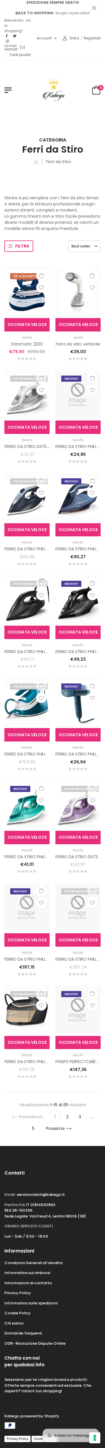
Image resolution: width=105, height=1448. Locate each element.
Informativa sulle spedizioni (30, 1303)
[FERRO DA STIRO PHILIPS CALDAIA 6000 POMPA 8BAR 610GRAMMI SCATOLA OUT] (27, 907)
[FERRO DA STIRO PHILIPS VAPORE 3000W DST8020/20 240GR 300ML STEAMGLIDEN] (78, 497)
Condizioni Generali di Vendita (33, 1263)
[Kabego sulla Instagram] (8, 41)
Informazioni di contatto (28, 1283)
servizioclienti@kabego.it (41, 1194)
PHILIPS (27, 440)
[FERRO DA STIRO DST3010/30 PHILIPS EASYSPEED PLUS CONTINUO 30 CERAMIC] (78, 805)
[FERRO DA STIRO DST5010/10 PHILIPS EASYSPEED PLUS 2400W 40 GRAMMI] (27, 395)
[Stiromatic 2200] (27, 292)
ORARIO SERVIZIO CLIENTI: (29, 1226)
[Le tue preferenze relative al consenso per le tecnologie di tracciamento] (94, 1437)
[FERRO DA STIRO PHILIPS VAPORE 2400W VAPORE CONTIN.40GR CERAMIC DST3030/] (27, 805)
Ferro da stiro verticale (78, 344)
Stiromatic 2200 (27, 344)
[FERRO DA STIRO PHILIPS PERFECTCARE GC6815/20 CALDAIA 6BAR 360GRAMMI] (27, 703)
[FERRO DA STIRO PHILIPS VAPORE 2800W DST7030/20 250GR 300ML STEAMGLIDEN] (27, 497)
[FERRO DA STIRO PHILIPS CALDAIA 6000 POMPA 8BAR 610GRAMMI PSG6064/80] (27, 1010)
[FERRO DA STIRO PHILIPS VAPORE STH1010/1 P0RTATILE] (78, 395)
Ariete (27, 338)
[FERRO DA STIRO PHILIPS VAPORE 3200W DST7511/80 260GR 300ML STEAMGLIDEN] (27, 600)
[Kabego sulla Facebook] (8, 36)
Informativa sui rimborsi (27, 1273)
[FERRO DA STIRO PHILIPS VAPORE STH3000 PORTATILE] (78, 703)
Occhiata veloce (27, 324)
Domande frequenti (23, 1333)
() (14, 47)
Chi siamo (14, 1323)
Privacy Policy (17, 1293)
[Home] (36, 162)
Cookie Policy (17, 1313)
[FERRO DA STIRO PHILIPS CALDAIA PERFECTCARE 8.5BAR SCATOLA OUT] (78, 907)
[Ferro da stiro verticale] (78, 292)
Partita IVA (14, 1205)
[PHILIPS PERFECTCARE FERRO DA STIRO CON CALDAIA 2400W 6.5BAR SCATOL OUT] (78, 1010)
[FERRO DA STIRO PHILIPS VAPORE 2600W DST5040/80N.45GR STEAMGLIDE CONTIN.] (78, 600)
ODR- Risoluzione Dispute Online (35, 1343)
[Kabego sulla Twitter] (15, 36)
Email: (10, 1194)
